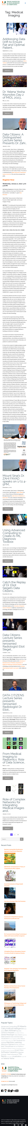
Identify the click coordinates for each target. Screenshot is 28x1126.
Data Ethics (24, 1034)
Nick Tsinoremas (7, 1046)
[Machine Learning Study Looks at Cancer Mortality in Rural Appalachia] (9, 994)
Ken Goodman (18, 1040)
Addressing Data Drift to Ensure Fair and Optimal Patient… (14, 43)
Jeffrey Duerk (10, 1040)
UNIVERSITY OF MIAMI (6, 1074)
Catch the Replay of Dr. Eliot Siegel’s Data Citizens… (14, 586)
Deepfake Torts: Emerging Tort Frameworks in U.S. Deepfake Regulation (15, 969)
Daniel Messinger (7, 1035)
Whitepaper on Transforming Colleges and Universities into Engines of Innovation (15, 1004)
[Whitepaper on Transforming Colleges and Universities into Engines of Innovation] (9, 1012)
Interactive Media (4, 1040)
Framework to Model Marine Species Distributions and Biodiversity (13, 917)
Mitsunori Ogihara (7, 1044)
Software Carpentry (9, 1052)
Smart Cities (19, 1050)
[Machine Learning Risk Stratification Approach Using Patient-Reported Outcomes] (9, 858)
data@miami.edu (5, 1081)
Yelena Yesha (8, 1058)
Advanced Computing (9, 1026)
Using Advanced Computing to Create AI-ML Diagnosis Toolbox (14, 535)
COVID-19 (21, 1032)
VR (25, 1056)
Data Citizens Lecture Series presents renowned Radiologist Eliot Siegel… (14, 642)
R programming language (17, 1048)
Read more (9, 71)
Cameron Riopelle (7, 1033)
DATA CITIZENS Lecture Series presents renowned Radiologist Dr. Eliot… (13, 702)
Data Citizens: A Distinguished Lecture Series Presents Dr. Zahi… (15, 139)
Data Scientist (14, 1037)
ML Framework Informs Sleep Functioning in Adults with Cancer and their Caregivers (15, 935)
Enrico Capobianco (13, 1038)
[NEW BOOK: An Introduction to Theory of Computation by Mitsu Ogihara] (9, 875)
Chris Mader (17, 1032)
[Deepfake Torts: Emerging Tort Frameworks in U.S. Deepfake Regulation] (9, 977)
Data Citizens (18, 1035)
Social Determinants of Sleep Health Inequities (13, 884)
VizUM (23, 1056)
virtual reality (9, 1056)
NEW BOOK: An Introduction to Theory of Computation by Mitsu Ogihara (14, 867)
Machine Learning (14, 1042)
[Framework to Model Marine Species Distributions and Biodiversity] (9, 925)
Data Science (5, 1037)
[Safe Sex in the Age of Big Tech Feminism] (9, 908)
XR (2, 1058)
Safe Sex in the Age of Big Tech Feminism (14, 901)
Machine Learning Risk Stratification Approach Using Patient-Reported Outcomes (13, 850)
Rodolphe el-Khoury (6, 1048)
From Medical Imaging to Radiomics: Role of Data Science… (14, 758)
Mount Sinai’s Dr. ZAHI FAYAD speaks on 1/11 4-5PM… (14, 480)
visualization (16, 1056)
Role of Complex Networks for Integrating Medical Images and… (14, 805)
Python (20, 1046)
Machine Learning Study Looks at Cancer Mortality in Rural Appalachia (14, 986)
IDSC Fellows (21, 1038)
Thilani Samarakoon (12, 1054)
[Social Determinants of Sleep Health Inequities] (9, 892)
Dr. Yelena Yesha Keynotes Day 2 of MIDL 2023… (14, 94)
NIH (14, 1046)
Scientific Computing (10, 1050)
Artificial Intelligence (15, 1028)
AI (18, 1026)
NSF (17, 1046)
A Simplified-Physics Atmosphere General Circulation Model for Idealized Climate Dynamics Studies (14, 952)
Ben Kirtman (10, 1030)
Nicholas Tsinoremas (19, 1044)
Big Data (18, 1031)
